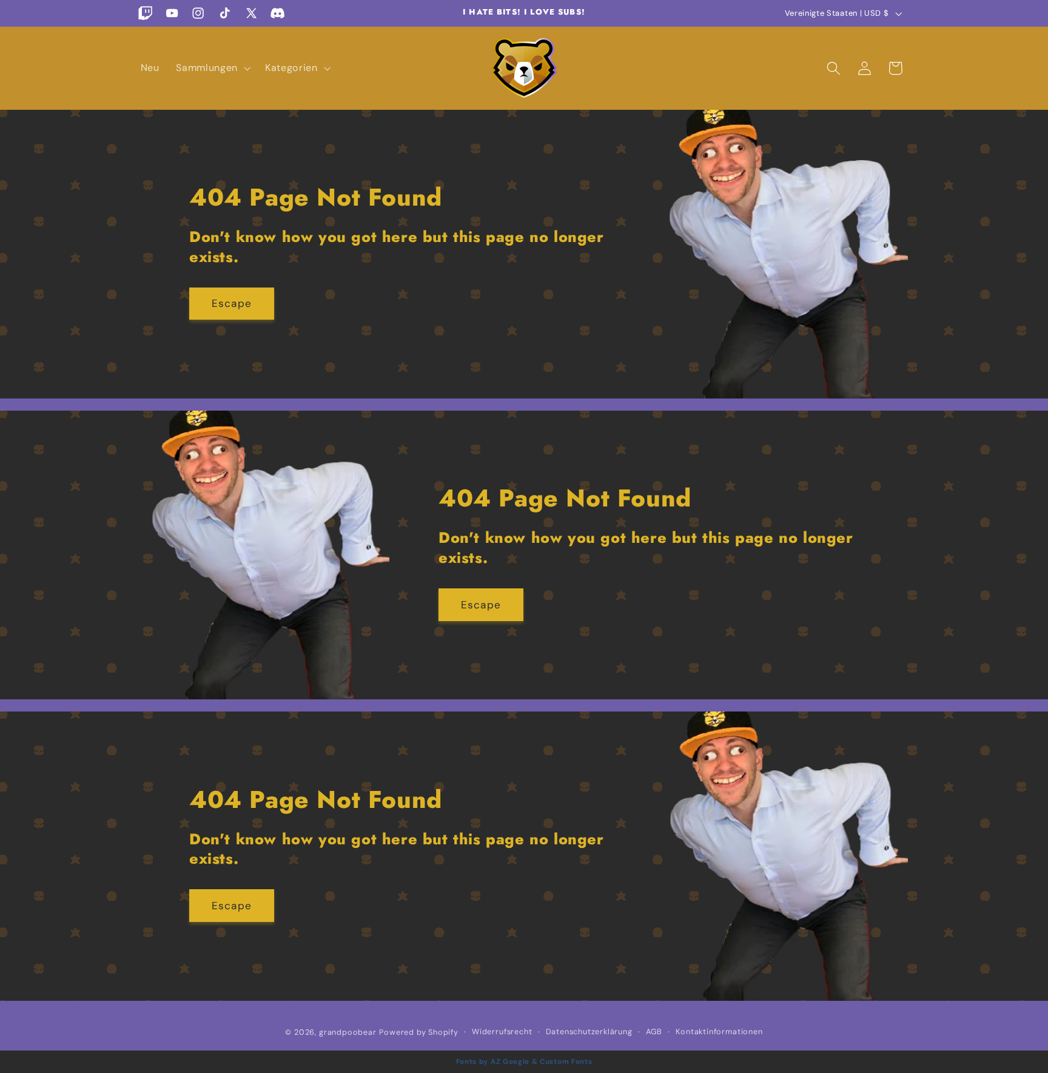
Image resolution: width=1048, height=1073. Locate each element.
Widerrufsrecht (502, 1031)
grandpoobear (348, 1032)
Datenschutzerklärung (589, 1031)
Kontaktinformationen (719, 1031)
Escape (232, 303)
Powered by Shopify (418, 1032)
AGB (654, 1031)
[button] (212, 67)
